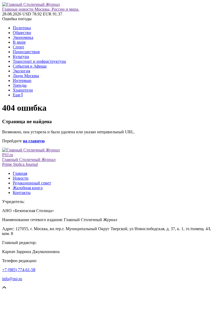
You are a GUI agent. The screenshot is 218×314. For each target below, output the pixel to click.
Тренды (20, 85)
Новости (20, 178)
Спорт (18, 47)
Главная (20, 173)
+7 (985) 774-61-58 (18, 269)
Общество (22, 32)
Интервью (22, 80)
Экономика (23, 37)
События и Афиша (30, 66)
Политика (22, 28)
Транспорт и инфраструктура (39, 61)
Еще (17, 95)
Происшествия (26, 51)
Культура (21, 56)
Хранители (23, 90)
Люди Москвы (26, 75)
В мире (19, 42)
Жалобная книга (28, 187)
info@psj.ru (12, 278)
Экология (21, 71)
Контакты (22, 192)
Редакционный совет (32, 183)
